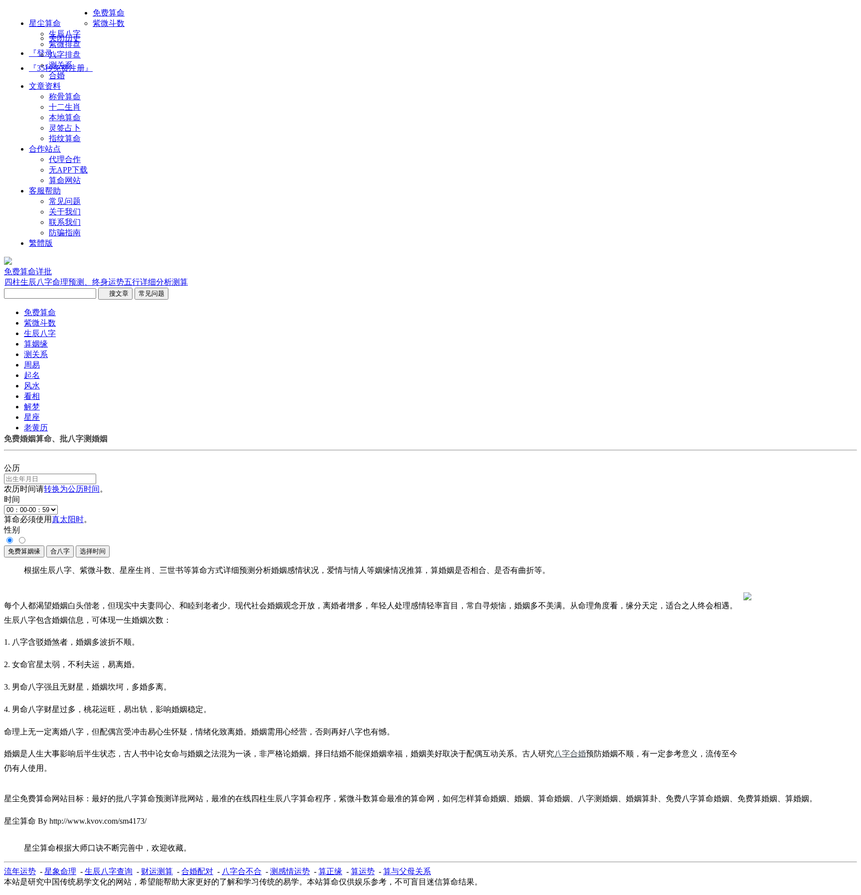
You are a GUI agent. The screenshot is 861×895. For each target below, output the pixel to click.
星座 (32, 417)
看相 (32, 396)
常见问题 (65, 201)
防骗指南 (65, 232)
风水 (32, 385)
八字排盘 (65, 54)
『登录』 (45, 53)
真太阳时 (68, 519)
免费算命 (109, 12)
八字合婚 (570, 753)
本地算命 (65, 117)
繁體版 (41, 243)
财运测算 (157, 871)
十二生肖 (65, 107)
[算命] (8, 262)
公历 (12, 468)
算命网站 (65, 180)
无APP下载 (68, 170)
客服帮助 (45, 190)
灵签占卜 (65, 128)
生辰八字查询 (109, 871)
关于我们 (65, 211)
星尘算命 (45, 23)
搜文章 (115, 293)
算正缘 (330, 871)
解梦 (32, 406)
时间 (12, 499)
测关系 (61, 65)
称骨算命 (65, 96)
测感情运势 (290, 871)
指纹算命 (65, 138)
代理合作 (65, 159)
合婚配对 (197, 871)
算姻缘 (36, 344)
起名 (32, 375)
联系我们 (65, 222)
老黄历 (36, 427)
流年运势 (20, 871)
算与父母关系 (407, 871)
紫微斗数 (109, 23)
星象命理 (60, 871)
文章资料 (45, 86)
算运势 (363, 871)
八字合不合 (242, 871)
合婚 (57, 75)
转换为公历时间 (72, 489)
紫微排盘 (65, 44)
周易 (32, 364)
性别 (12, 530)
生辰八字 (65, 33)
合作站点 (45, 149)
